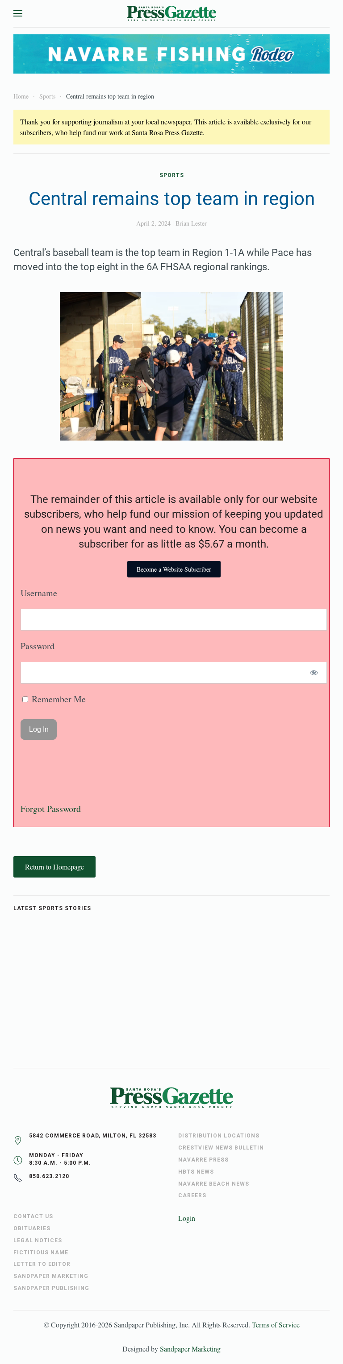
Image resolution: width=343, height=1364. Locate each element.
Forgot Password (51, 809)
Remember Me (57, 699)
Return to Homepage (54, 866)
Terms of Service (276, 1324)
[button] (17, 13)
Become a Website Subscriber (174, 569)
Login (186, 1218)
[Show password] (314, 673)
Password (37, 646)
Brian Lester (191, 223)
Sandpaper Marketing (190, 1348)
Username (39, 593)
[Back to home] (171, 13)
